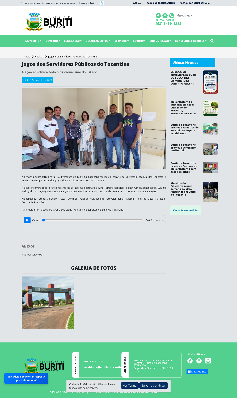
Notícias (39, 56)
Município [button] (32, 41)
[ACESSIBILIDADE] (102, 3)
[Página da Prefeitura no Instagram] (165, 15)
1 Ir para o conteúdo (30, 3)
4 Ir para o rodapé (86, 3)
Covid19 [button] (138, 41)
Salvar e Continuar (153, 385)
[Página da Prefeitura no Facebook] (159, 15)
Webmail (138, 3)
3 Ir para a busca (67, 3)
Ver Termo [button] (130, 385)
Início (27, 56)
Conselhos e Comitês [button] (190, 41)
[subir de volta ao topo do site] (231, 393)
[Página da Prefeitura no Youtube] (208, 360)
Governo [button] (51, 41)
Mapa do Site (198, 371)
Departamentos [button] (97, 41)
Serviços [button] (121, 41)
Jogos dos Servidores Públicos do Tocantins (72, 56)
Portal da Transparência (195, 3)
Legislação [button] (72, 41)
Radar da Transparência (161, 3)
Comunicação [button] (159, 41)
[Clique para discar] (172, 15)
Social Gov (186, 15)
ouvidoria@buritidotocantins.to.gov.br (110, 367)
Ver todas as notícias (185, 210)
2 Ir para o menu (50, 3)
